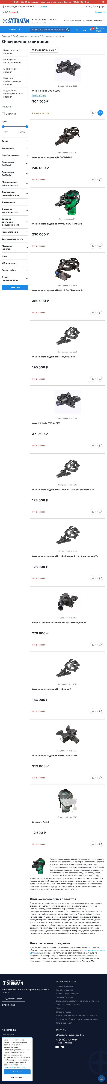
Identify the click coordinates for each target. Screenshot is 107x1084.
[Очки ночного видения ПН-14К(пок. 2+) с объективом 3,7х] (67, 469)
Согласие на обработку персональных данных (77, 1019)
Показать (15, 287)
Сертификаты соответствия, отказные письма (77, 1001)
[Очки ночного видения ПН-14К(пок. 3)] (67, 668)
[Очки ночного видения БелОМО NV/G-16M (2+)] (67, 203)
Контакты (87, 20)
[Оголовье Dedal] (67, 801)
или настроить (17, 1078)
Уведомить (100, 179)
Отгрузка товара (63, 1012)
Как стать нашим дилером (67, 1004)
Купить (100, 113)
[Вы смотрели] (77, 29)
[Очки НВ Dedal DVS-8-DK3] (67, 402)
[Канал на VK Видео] (58, 1047)
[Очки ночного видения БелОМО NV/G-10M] (67, 734)
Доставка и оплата (72, 20)
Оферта (59, 1008)
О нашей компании (64, 986)
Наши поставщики (64, 990)
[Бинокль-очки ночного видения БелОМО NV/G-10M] (67, 601)
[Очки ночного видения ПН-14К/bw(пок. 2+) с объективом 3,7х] (67, 535)
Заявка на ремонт (63, 1023)
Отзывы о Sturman (64, 997)
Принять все (17, 1072)
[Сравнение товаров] (84, 29)
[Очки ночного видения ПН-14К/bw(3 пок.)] (67, 336)
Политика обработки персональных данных (76, 1015)
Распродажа (8, 1034)
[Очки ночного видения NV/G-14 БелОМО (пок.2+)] (67, 269)
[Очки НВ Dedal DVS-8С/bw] (67, 70)
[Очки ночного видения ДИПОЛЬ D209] (67, 136)
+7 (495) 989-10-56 (80, 2)
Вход (88, 6)
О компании (99, 20)
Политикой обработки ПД (15, 1067)
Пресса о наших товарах (67, 993)
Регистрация (99, 6)
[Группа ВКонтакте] (62, 1047)
